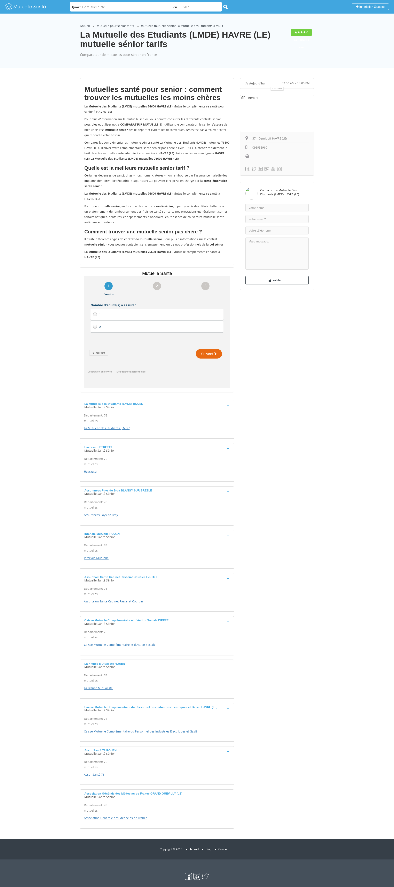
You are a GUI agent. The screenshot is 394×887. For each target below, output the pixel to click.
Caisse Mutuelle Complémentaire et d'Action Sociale (120, 645)
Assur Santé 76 (94, 774)
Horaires (278, 89)
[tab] (157, 405)
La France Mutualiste (98, 688)
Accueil (85, 26)
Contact (223, 849)
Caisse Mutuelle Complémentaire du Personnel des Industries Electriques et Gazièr (141, 731)
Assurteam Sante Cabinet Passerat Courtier (113, 601)
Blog (208, 849)
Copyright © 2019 (171, 849)
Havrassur (91, 471)
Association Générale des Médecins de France (115, 818)
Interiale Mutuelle (96, 558)
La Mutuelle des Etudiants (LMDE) (107, 428)
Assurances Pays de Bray (101, 515)
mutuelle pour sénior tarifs (115, 26)
